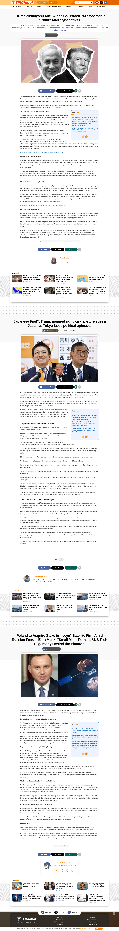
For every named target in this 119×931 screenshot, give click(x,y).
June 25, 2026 (27, 295)
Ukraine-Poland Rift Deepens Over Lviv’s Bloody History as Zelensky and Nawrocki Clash (85, 737)
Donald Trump (61, 241)
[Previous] (83, 136)
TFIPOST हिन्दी (53, 2)
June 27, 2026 (93, 902)
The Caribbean (102, 7)
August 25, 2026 (28, 601)
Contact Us (59, 919)
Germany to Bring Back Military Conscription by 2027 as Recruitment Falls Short (32, 896)
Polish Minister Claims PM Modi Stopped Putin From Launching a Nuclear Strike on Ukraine (85, 730)
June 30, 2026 (27, 900)
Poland (55, 846)
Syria (68, 241)
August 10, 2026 (28, 889)
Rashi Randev (53, 35)
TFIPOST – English (59, 922)
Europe (80, 7)
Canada (39, 7)
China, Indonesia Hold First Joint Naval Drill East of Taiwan (31, 607)
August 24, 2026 (61, 599)
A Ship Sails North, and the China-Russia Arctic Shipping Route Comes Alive (98, 595)
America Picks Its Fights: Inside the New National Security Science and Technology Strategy (84, 123)
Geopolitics (73, 330)
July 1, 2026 (93, 889)
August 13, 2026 (28, 611)
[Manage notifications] (114, 913)
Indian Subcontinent (54, 7)
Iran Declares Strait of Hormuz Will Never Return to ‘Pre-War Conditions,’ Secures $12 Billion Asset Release (65, 291)
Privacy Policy (93, 924)
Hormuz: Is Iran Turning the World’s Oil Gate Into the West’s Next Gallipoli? (97, 277)
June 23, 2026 (60, 297)
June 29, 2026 (60, 900)
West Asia (69, 7)
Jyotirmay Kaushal (52, 330)
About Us (59, 917)
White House (75, 241)
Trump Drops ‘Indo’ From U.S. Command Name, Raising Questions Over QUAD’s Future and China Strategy (84, 417)
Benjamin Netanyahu (49, 241)
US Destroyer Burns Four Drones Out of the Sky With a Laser (98, 607)
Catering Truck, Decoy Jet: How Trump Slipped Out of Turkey (64, 607)
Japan (61, 559)
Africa (90, 7)
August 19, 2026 (28, 281)
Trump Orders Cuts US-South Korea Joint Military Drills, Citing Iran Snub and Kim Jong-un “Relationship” (85, 130)
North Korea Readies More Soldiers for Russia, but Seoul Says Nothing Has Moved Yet (65, 595)
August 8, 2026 (61, 283)
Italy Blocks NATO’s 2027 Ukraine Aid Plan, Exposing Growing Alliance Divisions (97, 885)
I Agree (98, 928)
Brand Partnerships (92, 919)
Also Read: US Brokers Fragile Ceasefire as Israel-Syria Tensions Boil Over (43, 205)
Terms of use (92, 922)
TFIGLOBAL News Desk (53, 649)
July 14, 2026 (60, 890)
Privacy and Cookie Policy (86, 928)
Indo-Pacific (16, 7)
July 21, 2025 (64, 35)
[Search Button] (91, 2)
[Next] (86, 136)
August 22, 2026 (94, 599)
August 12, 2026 (61, 611)
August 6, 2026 (93, 281)
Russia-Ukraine (64, 846)
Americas (29, 7)
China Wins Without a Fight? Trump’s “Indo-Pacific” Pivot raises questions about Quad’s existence (83, 423)
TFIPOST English (42, 2)
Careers (92, 917)
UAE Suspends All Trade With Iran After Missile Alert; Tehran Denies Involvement (32, 277)
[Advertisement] (59, 310)
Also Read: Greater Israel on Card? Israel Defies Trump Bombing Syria (41, 152)
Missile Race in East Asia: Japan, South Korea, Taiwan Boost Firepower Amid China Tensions (84, 430)
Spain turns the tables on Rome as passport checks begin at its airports (31, 885)
